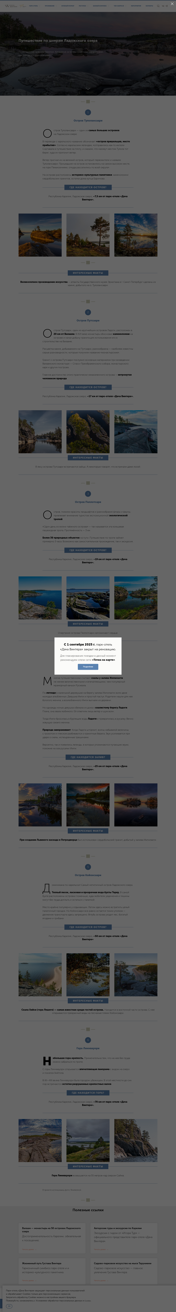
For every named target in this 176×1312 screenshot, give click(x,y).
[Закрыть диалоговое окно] (172, 3)
